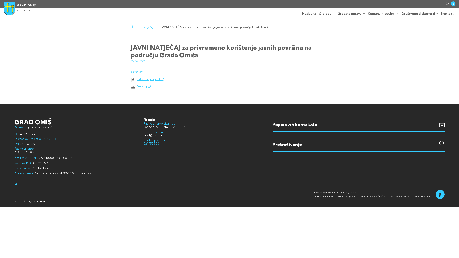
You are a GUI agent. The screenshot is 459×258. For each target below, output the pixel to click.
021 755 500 (33, 139)
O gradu (325, 13)
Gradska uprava (350, 13)
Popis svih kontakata (295, 124)
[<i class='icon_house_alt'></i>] (133, 27)
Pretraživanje (359, 137)
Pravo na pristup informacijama (334, 192)
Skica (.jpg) (144, 86)
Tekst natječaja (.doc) (150, 79)
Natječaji (148, 27)
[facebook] (16, 185)
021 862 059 (49, 139)
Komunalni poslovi (381, 13)
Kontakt (447, 13)
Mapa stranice (421, 196)
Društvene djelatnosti (418, 13)
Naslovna (309, 13)
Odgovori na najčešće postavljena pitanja (383, 196)
